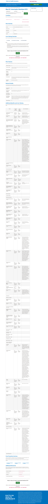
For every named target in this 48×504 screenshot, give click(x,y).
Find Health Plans (33, 1)
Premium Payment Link (21, 476)
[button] (41, 8)
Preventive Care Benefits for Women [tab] (18, 463)
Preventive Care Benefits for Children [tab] (26, 463)
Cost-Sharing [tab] (8, 40)
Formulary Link (20, 474)
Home (6, 7)
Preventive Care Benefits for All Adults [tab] (10, 463)
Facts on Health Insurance (12, 1)
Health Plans (9, 7)
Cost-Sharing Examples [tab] (24, 40)
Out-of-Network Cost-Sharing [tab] (15, 40)
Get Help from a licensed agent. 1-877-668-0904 (14, 4)
